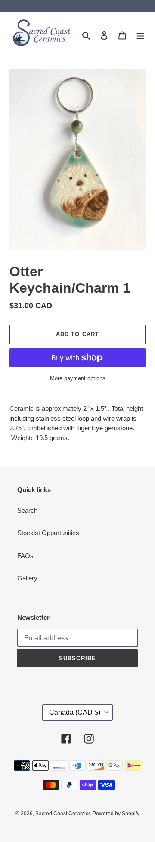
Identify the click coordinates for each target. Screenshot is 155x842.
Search (27, 510)
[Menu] (140, 35)
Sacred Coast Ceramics (63, 813)
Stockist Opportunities (48, 532)
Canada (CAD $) (74, 712)
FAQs (25, 555)
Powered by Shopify (116, 813)
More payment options (77, 378)
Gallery (27, 578)
